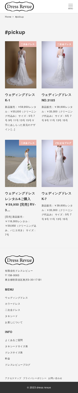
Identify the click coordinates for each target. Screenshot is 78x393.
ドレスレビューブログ (17, 364)
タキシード (11, 316)
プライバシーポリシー (34, 378)
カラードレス (12, 303)
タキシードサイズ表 (16, 346)
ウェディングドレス (16, 297)
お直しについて (14, 322)
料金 (7, 358)
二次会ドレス (12, 310)
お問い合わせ (55, 378)
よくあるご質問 (14, 340)
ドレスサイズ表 (14, 352)
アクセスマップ (13, 378)
